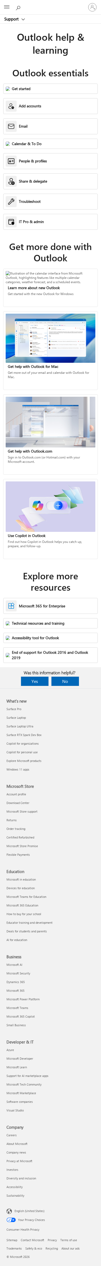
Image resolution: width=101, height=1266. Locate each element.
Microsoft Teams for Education (26, 897)
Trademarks (14, 1248)
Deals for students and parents (26, 931)
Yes (35, 681)
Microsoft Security (18, 973)
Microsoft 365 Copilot (20, 1016)
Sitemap (11, 1240)
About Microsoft (16, 1144)
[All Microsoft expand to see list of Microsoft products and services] (6, 7)
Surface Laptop (16, 718)
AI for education (16, 940)
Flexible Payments (18, 855)
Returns (11, 820)
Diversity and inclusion (21, 1178)
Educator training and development (29, 923)
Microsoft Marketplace (21, 1093)
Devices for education (20, 888)
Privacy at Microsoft (19, 1161)
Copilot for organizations (22, 743)
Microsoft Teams (17, 1008)
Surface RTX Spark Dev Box (23, 735)
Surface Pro (13, 709)
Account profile (16, 794)
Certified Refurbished (20, 837)
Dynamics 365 (15, 982)
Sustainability (15, 1195)
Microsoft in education (21, 879)
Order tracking (15, 829)
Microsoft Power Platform (23, 999)
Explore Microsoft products (23, 761)
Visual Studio (15, 1110)
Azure (10, 1050)
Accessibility (14, 1187)
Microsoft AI (14, 965)
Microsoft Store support (21, 811)
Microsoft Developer (19, 1058)
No (65, 681)
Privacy (52, 1240)
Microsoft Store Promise (22, 846)
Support (12, 19)
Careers (11, 1135)
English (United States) (29, 1211)
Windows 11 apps (17, 769)
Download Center (17, 803)
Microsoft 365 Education (22, 905)
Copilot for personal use (22, 752)
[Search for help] (18, 7)
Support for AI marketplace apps (27, 1076)
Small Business (16, 1025)
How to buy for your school (23, 914)
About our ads (70, 1248)
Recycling (52, 1248)
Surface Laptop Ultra (19, 726)
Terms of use (68, 1240)
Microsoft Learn (16, 1067)
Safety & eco (33, 1248)
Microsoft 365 (15, 990)
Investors (12, 1170)
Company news (16, 1152)
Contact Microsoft (32, 1240)
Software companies (19, 1102)
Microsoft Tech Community (23, 1084)
